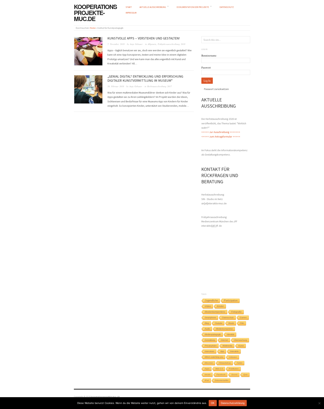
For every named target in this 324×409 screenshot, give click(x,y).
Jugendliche (211, 300)
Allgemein (152, 44)
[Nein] (319, 403)
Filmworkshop (225, 363)
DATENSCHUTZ (227, 7)
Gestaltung (210, 340)
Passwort (206, 67)
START (129, 7)
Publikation (234, 369)
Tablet (239, 363)
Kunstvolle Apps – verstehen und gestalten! (143, 38)
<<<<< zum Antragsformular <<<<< (220, 136)
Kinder (220, 306)
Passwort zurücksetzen (216, 89)
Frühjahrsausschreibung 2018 (171, 44)
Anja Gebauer (136, 44)
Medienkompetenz (224, 329)
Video (208, 306)
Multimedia (227, 346)
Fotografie (236, 312)
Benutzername (208, 55)
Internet (224, 340)
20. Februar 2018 (115, 86)
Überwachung (240, 340)
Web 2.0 (219, 369)
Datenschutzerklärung (232, 403)
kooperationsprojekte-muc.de (95, 12)
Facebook (221, 375)
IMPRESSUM (131, 12)
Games (243, 317)
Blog (207, 323)
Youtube (218, 323)
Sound (234, 375)
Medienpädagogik (213, 334)
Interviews (209, 351)
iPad (207, 380)
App (222, 351)
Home (92, 28)
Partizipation (231, 300)
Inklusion (233, 357)
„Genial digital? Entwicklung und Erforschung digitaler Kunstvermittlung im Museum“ (145, 78)
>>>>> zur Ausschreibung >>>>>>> (220, 132)
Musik (231, 323)
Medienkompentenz (215, 312)
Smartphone (210, 317)
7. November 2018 (115, 44)
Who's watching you (214, 357)
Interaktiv (234, 351)
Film (242, 323)
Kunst (241, 346)
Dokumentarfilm (221, 380)
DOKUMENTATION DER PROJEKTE (193, 7)
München (209, 363)
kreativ (208, 375)
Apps (207, 369)
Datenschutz (228, 317)
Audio (207, 329)
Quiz (246, 375)
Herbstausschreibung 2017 (159, 86)
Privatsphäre (211, 346)
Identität (230, 334)
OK (212, 403)
